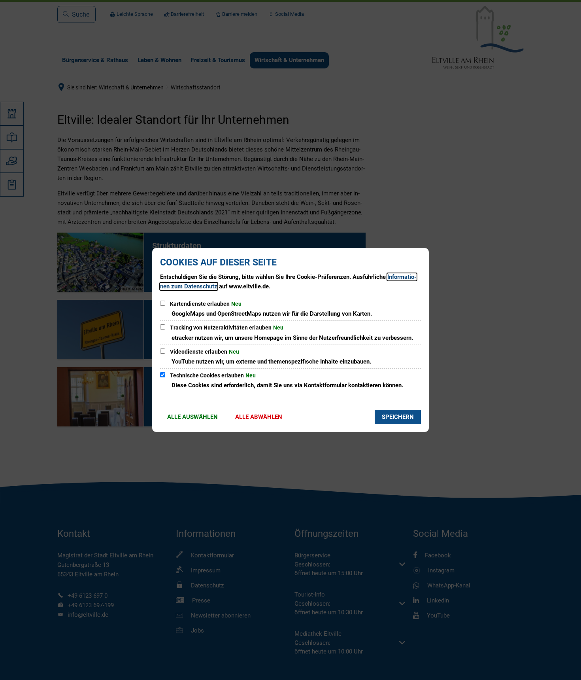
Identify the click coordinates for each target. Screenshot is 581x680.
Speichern (398, 417)
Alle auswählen (192, 417)
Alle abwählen (258, 417)
